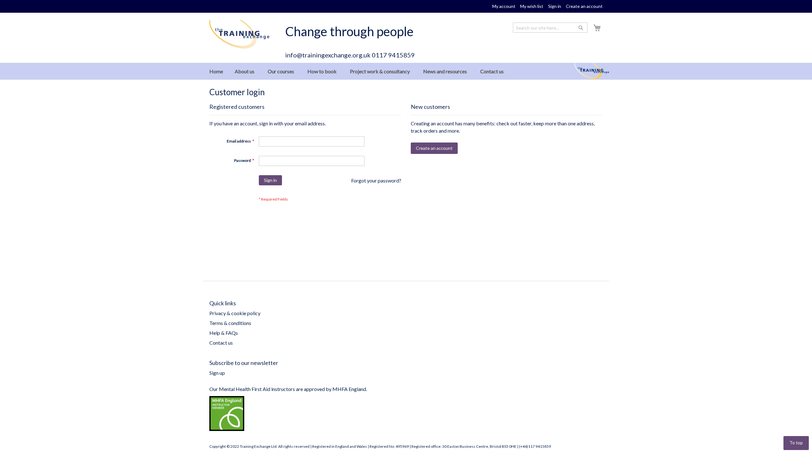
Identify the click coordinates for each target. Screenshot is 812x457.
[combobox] (550, 28)
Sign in (554, 6)
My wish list (531, 6)
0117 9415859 (393, 55)
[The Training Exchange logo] (239, 34)
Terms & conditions (230, 323)
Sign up (217, 373)
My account (503, 6)
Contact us (221, 343)
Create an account (584, 6)
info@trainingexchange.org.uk (327, 55)
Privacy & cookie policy (234, 313)
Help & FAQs (223, 333)
